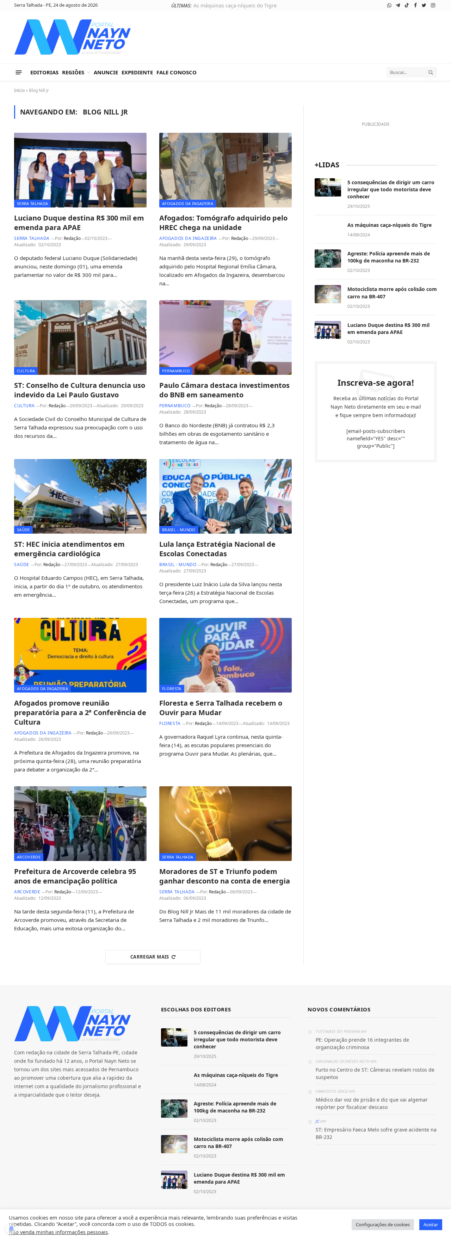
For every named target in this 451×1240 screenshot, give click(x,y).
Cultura (26, 370)
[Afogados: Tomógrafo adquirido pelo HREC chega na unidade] (225, 170)
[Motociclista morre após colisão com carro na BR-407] (328, 294)
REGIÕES (73, 72)
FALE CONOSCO (176, 72)
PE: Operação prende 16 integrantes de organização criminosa (362, 1043)
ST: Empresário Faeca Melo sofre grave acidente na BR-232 (376, 1133)
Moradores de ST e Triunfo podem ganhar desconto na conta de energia (224, 876)
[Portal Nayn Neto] (72, 37)
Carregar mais (149, 957)
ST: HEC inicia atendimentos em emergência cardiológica (69, 548)
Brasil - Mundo (179, 529)
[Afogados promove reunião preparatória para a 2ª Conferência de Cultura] (80, 655)
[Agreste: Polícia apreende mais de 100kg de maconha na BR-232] (328, 258)
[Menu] (19, 72)
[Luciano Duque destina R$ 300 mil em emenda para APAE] (80, 170)
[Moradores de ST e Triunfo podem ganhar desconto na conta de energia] (225, 823)
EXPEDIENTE (137, 72)
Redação (72, 238)
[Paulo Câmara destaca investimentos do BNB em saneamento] (225, 337)
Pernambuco (176, 370)
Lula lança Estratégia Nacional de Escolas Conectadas (217, 548)
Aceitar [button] (431, 1224)
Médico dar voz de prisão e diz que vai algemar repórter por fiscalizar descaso (372, 1103)
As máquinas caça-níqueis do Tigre (235, 5)
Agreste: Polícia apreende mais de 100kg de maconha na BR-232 (388, 257)
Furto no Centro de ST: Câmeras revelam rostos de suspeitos (375, 1073)
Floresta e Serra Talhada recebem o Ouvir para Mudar (220, 707)
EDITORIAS (44, 72)
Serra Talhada (32, 203)
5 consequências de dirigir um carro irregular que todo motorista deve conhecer (390, 189)
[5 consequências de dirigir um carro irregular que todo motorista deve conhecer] (328, 187)
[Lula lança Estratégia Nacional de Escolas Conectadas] (225, 496)
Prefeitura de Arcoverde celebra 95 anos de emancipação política (75, 876)
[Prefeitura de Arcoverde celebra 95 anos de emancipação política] (80, 823)
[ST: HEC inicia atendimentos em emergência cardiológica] (80, 496)
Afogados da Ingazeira (187, 203)
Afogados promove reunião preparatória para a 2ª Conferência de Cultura (80, 712)
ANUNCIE (106, 72)
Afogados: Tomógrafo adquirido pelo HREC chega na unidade (223, 222)
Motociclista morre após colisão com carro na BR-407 (392, 292)
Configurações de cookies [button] (383, 1224)
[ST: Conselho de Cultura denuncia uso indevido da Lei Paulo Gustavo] (80, 337)
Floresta (171, 688)
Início (19, 90)
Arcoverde (29, 857)
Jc (317, 1121)
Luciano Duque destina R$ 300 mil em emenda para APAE (79, 222)
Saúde (23, 529)
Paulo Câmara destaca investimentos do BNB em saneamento (224, 389)
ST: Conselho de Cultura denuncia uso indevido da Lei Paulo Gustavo (79, 389)
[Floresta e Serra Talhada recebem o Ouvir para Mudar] (225, 655)
